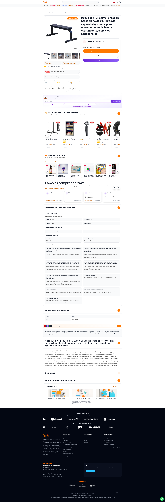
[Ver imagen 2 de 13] (54, 56)
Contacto (105, 437)
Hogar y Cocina (88, 5)
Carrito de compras (88, 438)
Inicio (45, 12)
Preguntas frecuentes (68, 453)
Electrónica (96, 5)
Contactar (90, 471)
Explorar (65, 438)
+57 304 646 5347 (57, 474)
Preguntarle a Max (116, 101)
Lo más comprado (67, 442)
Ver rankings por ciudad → (51, 161)
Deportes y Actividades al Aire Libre (55, 12)
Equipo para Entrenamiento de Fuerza (90, 12)
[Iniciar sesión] (117, 2)
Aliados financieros (67, 446)
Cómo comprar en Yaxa (68, 447)
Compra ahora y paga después (70, 444)
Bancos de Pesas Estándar (109, 12)
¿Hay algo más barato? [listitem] (80, 104)
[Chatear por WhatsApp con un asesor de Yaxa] (162, 499)
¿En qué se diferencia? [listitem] (91, 104)
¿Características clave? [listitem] (69, 104)
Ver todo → (118, 5)
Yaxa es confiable (67, 449)
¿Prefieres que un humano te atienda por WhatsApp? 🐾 (83, 106)
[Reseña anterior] (114, 187)
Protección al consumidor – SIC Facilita (112, 447)
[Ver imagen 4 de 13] (68, 56)
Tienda (85, 437)
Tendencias (70, 5)
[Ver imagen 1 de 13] (47, 56)
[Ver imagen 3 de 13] (61, 56)
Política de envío (107, 438)
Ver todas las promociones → (51, 119)
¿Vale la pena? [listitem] (47, 104)
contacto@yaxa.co (52, 471)
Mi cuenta (86, 442)
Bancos (101, 12)
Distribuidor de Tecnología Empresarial (71, 455)
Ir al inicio (100, 56)
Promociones (53, 5)
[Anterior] (47, 171)
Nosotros (65, 451)
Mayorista (64, 5)
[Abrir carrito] (120, 2)
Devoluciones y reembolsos (109, 444)
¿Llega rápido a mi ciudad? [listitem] (57, 104)
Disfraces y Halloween (104, 5)
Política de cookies (108, 442)
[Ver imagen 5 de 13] (75, 56)
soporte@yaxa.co (51, 473)
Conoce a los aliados (93, 415)
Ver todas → (115, 386)
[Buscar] (98, 2)
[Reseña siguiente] (118, 187)
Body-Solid (48, 63)
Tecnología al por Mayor (68, 456)
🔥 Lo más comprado (79, 5)
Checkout (86, 440)
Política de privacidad (108, 440)
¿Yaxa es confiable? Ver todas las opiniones (54, 188)
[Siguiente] (117, 171)
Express (59, 5)
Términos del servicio (108, 446)
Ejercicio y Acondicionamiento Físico (72, 12)
